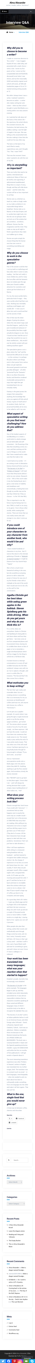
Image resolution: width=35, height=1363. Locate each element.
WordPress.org (13, 1333)
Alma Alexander (17, 2)
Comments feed (14, 1330)
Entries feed (13, 1326)
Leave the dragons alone (17, 1231)
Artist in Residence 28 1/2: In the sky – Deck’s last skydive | (18, 1299)
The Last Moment (17, 1302)
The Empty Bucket (15, 1240)
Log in (11, 1323)
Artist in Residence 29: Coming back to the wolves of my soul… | (17, 1288)
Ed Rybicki (12, 1280)
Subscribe (27, 1358)
